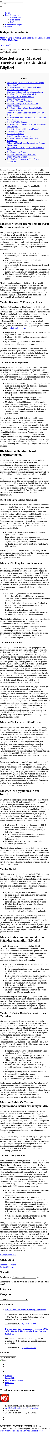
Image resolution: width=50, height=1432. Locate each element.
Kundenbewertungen (13, 24)
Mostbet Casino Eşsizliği (17, 157)
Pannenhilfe (15, 20)
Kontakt (8, 27)
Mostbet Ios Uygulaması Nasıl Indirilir (22, 103)
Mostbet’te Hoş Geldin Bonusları (20, 96)
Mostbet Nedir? (13, 106)
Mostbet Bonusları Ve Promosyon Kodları (24, 87)
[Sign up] (38, 1277)
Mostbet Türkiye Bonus (17, 122)
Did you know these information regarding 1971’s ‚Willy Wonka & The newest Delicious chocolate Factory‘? (26, 1331)
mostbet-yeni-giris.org (16, 328)
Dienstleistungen (12, 15)
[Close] (1, 1)
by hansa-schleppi (7, 45)
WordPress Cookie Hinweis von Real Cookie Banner (21, 1431)
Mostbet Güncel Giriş (16, 99)
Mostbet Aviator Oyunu (16, 152)
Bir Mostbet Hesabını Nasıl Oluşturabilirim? (25, 92)
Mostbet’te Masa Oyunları (17, 89)
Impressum (9, 1383)
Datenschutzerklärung (14, 1380)
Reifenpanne (15, 17)
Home (7, 13)
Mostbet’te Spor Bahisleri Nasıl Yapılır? (23, 129)
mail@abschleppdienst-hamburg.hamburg (22, 1408)
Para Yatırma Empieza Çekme (19, 136)
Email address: (6, 1277)
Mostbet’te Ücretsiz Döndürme (19, 101)
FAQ (12, 22)
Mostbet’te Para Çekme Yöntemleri (21, 94)
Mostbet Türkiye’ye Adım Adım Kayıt (22, 138)
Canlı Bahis (12, 140)
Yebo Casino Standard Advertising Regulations (25, 1310)
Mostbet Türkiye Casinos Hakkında (21, 154)
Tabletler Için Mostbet (16, 131)
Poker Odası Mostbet (15, 134)
